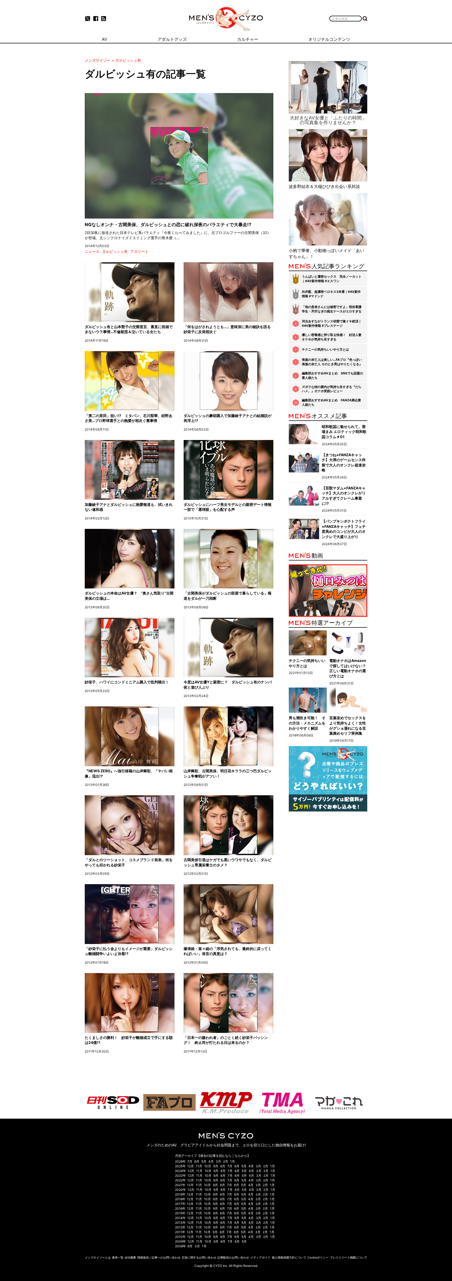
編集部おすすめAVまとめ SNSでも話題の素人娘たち (332, 375)
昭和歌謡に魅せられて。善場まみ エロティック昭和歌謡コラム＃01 (344, 431)
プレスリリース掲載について (348, 1257)
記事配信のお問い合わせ (233, 1257)
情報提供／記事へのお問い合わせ (158, 1257)
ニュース (92, 251)
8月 (222, 1166)
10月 (207, 1166)
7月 (189, 1161)
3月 (218, 1161)
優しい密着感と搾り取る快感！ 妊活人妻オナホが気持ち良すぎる (331, 337)
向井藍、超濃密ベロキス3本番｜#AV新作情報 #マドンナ (331, 294)
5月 (203, 1161)
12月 (190, 1166)
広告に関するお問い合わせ (199, 1257)
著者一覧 (117, 1257)
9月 (215, 1166)
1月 (232, 1161)
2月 (225, 1161)
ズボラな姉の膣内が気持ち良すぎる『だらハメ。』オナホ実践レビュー (331, 389)
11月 (199, 1166)
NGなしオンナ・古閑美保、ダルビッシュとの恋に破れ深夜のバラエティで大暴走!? (168, 224)
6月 (196, 1161)
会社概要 (130, 1257)
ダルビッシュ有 (115, 251)
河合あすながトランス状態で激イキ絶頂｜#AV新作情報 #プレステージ (331, 323)
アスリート (139, 251)
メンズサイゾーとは (98, 1257)
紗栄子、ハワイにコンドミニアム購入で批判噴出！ (127, 682)
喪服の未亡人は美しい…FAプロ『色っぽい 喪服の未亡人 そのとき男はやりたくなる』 (332, 362)
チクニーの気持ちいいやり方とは (325, 349)
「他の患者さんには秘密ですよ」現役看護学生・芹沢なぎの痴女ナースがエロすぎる (331, 309)
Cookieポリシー (318, 1257)
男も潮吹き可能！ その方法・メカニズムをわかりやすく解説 (307, 723)
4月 (211, 1161)
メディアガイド (260, 1257)
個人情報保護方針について (289, 1257)
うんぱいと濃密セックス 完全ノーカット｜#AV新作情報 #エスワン (331, 278)
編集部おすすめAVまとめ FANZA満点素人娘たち (331, 402)
